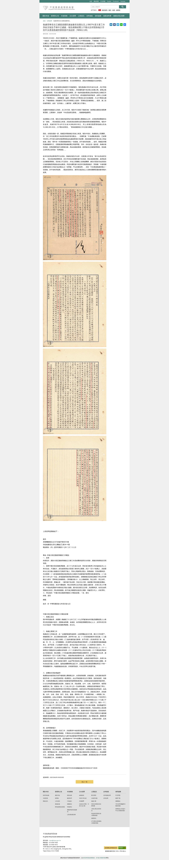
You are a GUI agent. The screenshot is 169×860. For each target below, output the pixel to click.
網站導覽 (96, 1)
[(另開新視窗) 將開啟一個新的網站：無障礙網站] (122, 848)
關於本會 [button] (46, 16)
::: (40, 1)
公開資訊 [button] (81, 16)
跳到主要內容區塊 (45, 1)
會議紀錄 (57, 804)
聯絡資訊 (45, 801)
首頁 (91, 1)
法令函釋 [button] (73, 16)
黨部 (113, 10)
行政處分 (69, 801)
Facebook (116, 1)
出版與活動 (94, 798)
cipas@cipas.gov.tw (55, 840)
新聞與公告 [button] (55, 16)
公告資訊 (57, 801)
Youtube (122, 1)
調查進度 (69, 795)
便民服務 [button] (98, 16)
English (109, 1)
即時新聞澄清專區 (60, 807)
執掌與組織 (46, 795)
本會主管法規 (83, 798)
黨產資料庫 (105, 10)
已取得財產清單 (71, 814)
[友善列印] (124, 24)
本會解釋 (81, 801)
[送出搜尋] (122, 6)
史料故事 (49, 21)
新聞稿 (57, 798)
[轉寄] (111, 24)
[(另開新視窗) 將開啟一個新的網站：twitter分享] (118, 24)
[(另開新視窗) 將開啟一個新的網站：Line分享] (121, 24)
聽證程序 (69, 798)
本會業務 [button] (64, 16)
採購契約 (93, 818)
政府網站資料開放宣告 (111, 848)
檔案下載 (117, 798)
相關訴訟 (69, 804)
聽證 (110, 10)
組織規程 (81, 795)
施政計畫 (93, 801)
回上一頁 (84, 782)
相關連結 (117, 801)
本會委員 (45, 798)
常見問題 (102, 1)
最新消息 (57, 795)
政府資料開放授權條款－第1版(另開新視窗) (94, 858)
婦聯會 (118, 10)
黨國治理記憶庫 (118, 16)
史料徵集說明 (107, 795)
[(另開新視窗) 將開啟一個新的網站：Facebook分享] (114, 24)
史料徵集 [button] (89, 16)
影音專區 (93, 795)
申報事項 (69, 807)
